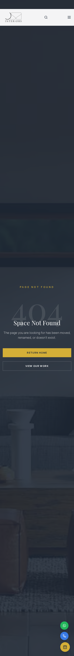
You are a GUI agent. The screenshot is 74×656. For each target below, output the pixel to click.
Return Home (37, 352)
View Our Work (37, 366)
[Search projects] (46, 17)
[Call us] (64, 636)
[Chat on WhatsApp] (64, 625)
